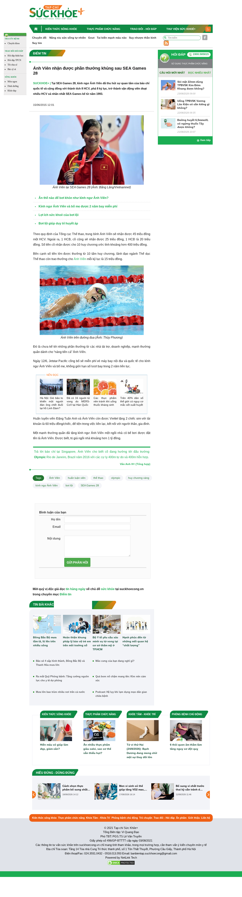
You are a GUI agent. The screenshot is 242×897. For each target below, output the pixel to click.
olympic (115, 477)
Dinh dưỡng (13, 86)
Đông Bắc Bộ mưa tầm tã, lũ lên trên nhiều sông (45, 641)
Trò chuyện (145, 817)
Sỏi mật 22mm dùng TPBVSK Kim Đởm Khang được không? (190, 85)
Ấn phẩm (181, 817)
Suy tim (37, 42)
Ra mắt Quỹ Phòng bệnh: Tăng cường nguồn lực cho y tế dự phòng (62, 678)
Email (56, 526)
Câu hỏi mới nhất (172, 72)
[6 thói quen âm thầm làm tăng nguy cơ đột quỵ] (186, 730)
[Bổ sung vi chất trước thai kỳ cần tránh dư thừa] (106, 791)
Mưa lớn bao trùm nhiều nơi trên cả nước (60, 692)
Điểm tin (65, 594)
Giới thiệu (194, 817)
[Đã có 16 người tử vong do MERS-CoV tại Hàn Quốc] (78, 387)
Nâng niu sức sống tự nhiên (67, 37)
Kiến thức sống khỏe (61, 28)
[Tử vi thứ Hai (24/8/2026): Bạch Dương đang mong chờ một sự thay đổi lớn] (143, 730)
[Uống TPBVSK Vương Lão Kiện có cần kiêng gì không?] (168, 104)
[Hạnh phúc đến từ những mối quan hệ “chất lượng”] (136, 624)
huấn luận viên (76, 477)
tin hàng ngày (75, 589)
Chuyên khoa (13, 43)
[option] (64, 791)
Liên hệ (205, 817)
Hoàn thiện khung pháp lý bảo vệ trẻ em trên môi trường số (77, 641)
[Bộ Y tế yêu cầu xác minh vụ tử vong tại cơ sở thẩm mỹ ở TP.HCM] (107, 624)
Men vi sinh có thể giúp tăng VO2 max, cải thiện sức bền (75, 787)
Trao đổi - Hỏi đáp (143, 28)
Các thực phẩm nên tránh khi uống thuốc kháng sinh (105, 401)
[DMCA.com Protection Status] (121, 862)
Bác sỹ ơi (12, 69)
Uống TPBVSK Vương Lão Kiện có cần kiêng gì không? (193, 104)
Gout (91, 37)
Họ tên (55, 519)
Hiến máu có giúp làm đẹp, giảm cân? (54, 746)
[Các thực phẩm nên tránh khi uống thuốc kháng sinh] (105, 387)
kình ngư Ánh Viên (47, 485)
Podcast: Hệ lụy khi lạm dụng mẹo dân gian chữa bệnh (121, 694)
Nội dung (53, 538)
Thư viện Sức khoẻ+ (180, 28)
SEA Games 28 (90, 485)
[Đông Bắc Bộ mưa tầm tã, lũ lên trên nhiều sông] (47, 624)
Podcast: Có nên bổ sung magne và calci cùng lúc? (189, 787)
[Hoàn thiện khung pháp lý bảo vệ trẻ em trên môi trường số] (77, 624)
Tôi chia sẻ (12, 64)
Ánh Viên (80, 259)
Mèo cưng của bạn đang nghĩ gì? (114, 661)
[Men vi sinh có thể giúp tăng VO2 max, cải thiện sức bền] (49, 791)
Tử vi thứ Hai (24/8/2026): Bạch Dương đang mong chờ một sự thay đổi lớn (142, 751)
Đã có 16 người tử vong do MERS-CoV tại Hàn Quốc (78, 401)
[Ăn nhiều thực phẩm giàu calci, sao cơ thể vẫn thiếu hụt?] (99, 730)
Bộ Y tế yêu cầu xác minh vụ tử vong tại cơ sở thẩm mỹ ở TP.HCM (105, 643)
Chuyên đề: (39, 37)
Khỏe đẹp (12, 90)
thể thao (98, 477)
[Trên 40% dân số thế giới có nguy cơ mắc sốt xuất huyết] (131, 387)
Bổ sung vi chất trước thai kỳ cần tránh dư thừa (133, 787)
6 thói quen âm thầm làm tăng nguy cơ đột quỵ (186, 746)
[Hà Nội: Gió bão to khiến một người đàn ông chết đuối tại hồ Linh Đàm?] (51, 387)
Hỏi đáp (178, 54)
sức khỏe (108, 589)
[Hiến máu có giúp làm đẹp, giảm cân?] (56, 730)
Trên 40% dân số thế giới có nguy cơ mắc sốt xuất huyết (131, 401)
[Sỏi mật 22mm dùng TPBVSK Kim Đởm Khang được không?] (168, 84)
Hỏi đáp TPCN (14, 60)
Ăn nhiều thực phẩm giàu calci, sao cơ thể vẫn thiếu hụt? (97, 749)
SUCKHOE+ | (42, 83)
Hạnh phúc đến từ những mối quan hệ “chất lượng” (135, 641)
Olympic (40, 457)
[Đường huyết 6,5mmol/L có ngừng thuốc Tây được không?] (168, 123)
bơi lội (69, 485)
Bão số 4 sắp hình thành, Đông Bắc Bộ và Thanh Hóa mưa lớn (60, 663)
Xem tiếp (205, 140)
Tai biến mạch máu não (112, 37)
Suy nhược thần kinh (142, 37)
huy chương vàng (138, 477)
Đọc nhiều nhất (199, 72)
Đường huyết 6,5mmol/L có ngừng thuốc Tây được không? (193, 123)
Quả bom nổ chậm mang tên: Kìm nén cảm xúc (120, 678)
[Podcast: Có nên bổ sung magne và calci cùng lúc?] (162, 794)
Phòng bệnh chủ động (125, 817)
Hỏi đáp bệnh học (15, 55)
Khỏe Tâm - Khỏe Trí (98, 817)
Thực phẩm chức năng (103, 28)
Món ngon (12, 81)
